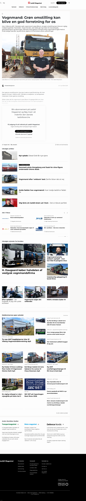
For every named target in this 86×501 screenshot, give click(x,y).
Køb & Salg (43, 7)
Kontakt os (44, 466)
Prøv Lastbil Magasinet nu (24, 131)
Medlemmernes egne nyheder (13, 315)
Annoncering (21, 468)
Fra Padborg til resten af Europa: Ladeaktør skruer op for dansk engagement (10, 439)
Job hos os (44, 468)
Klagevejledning (33, 470)
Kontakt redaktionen (46, 463)
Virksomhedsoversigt (32, 7)
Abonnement (21, 463)
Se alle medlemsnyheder (62, 413)
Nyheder (14, 7)
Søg (4, 2)
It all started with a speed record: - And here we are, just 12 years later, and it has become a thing (57, 429)
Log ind (30, 134)
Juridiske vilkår (33, 467)
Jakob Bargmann (10, 85)
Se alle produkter (22, 471)
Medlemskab (21, 466)
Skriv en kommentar (62, 144)
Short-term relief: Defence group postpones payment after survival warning (56, 435)
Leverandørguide (53, 7)
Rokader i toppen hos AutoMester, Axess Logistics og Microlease (32, 429)
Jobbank (21, 7)
